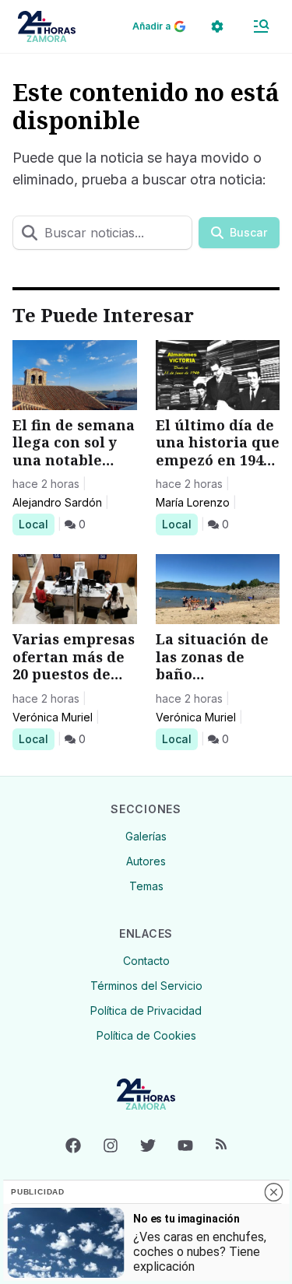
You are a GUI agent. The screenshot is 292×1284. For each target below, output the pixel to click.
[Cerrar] (273, 1192)
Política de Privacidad (146, 1010)
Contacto (146, 960)
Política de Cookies (146, 1035)
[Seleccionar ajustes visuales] (217, 26)
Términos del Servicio (146, 985)
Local (36, 524)
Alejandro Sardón (57, 502)
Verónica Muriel (52, 717)
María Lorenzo (193, 502)
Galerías (146, 836)
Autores (146, 861)
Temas (146, 886)
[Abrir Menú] (261, 26)
